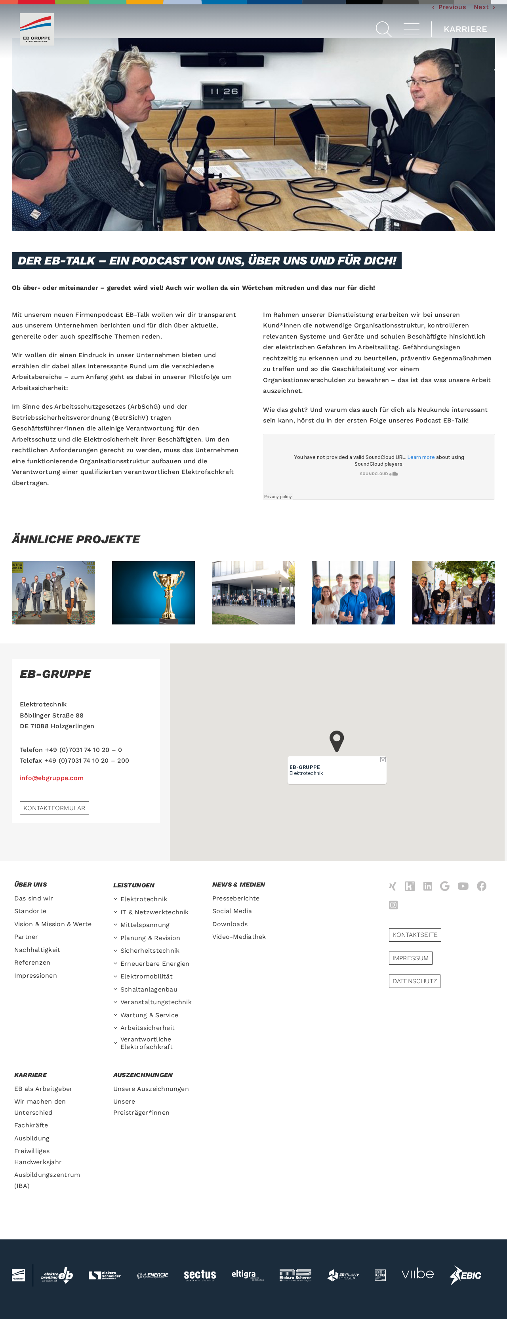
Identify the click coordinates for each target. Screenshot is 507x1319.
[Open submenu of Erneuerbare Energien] (116, 964)
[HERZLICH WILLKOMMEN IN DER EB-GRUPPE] (253, 592)
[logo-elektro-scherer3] (295, 1271)
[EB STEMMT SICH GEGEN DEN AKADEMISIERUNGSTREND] (353, 592)
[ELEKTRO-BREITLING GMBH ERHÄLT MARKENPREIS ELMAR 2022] (53, 592)
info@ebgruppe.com (52, 778)
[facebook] (482, 886)
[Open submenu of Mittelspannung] (116, 925)
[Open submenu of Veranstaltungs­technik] (116, 1002)
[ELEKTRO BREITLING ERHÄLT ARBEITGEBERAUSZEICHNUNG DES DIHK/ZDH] (453, 592)
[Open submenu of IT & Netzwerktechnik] (116, 912)
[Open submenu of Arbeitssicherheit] (116, 1028)
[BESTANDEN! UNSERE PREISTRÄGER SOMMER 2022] (153, 592)
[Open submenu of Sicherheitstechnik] (116, 950)
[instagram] (393, 905)
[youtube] (463, 886)
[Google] (445, 886)
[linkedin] (427, 886)
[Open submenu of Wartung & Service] (116, 1015)
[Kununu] (410, 886)
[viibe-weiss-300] (417, 1262)
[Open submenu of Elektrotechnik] (116, 899)
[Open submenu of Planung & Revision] (116, 938)
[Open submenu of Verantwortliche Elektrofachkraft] (116, 1043)
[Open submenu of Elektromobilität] (116, 976)
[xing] (392, 886)
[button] (384, 29)
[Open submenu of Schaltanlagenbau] (116, 989)
